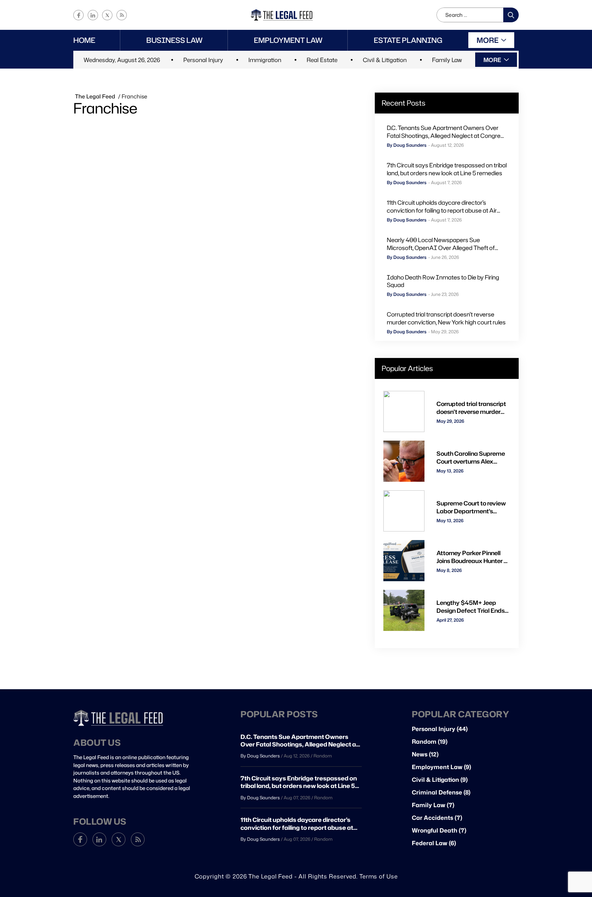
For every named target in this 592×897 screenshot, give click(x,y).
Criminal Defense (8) (441, 792)
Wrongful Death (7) (439, 830)
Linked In (93, 15)
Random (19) (429, 741)
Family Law (447, 60)
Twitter (107, 15)
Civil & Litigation (385, 60)
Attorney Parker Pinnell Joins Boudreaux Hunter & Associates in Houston (472, 557)
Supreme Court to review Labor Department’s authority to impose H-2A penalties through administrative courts (471, 507)
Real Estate (322, 60)
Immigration (264, 60)
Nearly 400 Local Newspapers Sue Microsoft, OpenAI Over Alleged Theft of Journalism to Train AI (441, 244)
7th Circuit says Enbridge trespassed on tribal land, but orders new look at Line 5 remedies (447, 169)
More (487, 40)
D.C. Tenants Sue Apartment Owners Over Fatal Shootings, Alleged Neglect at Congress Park (447, 132)
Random (322, 756)
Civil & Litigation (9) (440, 779)
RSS (121, 15)
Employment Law (288, 40)
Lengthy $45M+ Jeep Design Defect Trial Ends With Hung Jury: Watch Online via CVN (470, 606)
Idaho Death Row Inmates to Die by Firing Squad (443, 281)
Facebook (78, 15)
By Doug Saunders (407, 145)
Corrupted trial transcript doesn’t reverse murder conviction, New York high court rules (446, 318)
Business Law (174, 40)
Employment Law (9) (441, 767)
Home (84, 40)
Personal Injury (203, 60)
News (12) (425, 754)
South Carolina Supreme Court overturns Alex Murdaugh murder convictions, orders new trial (470, 457)
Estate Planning (408, 40)
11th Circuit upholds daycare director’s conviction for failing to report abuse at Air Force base (442, 206)
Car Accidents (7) (437, 818)
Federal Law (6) (434, 843)
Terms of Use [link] (378, 876)
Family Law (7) (433, 805)
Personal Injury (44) (440, 729)
